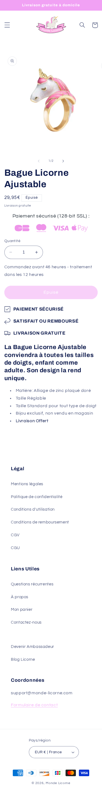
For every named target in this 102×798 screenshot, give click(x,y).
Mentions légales (27, 484)
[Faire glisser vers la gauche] (39, 161)
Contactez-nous (26, 622)
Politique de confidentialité (37, 497)
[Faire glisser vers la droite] (63, 161)
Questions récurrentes (32, 584)
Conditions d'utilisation (33, 509)
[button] (7, 25)
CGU (15, 548)
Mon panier (21, 610)
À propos (19, 597)
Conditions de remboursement (40, 522)
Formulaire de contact (34, 705)
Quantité (12, 241)
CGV (15, 535)
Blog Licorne (23, 659)
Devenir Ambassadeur (32, 647)
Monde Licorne (58, 783)
